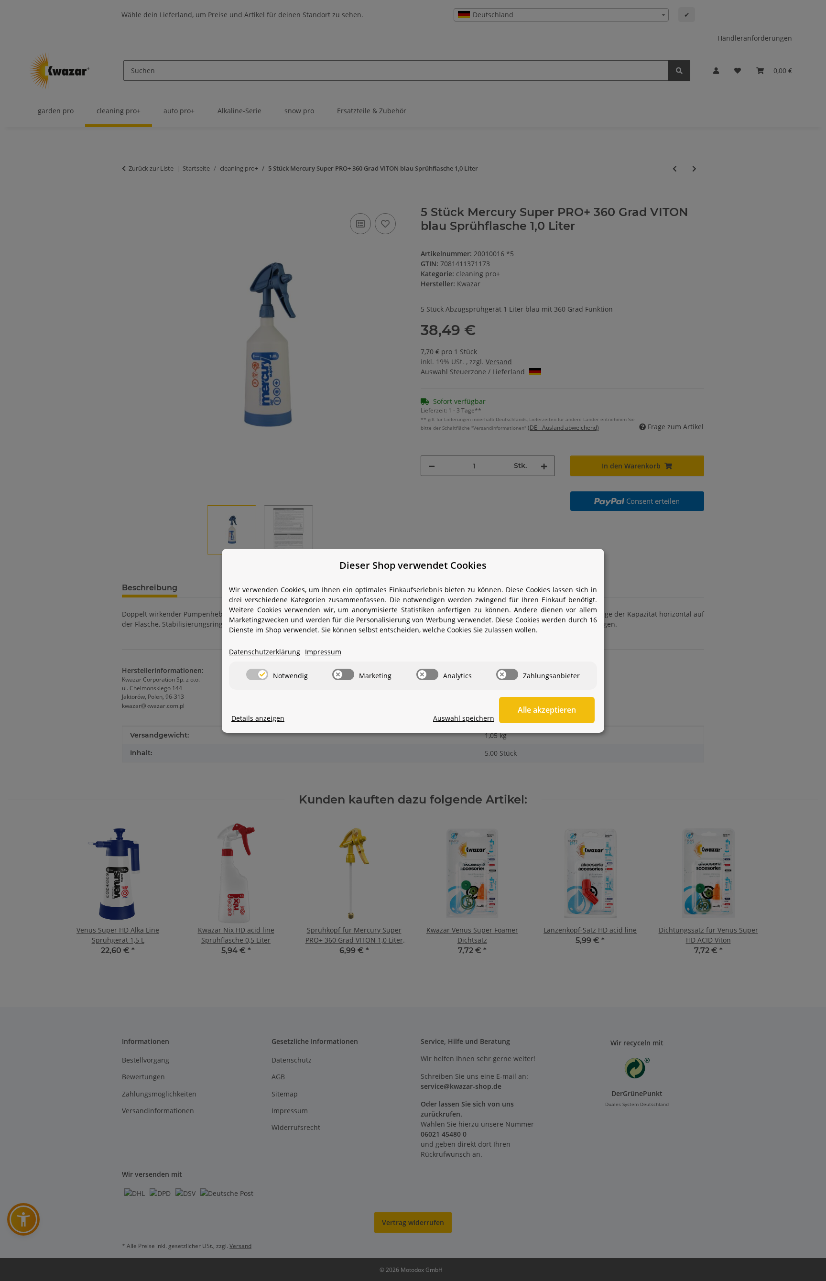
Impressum (323, 651)
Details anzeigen (257, 718)
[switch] (257, 674)
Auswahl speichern (463, 718)
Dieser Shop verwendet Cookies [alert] (413, 565)
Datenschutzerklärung (264, 651)
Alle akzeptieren (547, 710)
